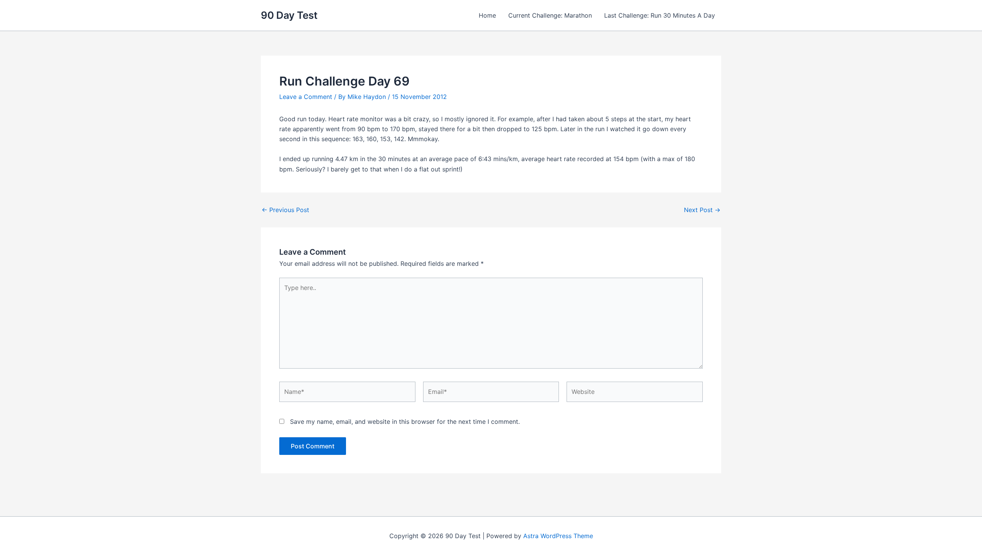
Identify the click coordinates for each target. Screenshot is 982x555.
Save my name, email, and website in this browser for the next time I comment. (405, 421)
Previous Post (285, 210)
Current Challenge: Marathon (550, 15)
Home (487, 15)
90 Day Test (289, 15)
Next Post (702, 210)
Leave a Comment (305, 96)
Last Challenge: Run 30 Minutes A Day (659, 15)
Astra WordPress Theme (558, 536)
